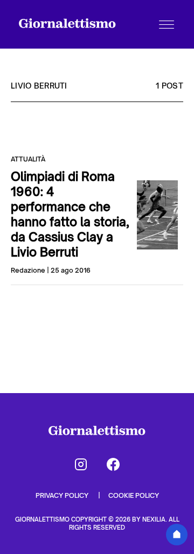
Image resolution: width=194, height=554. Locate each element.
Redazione (28, 270)
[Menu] (166, 24)
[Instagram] (81, 464)
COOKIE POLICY (133, 495)
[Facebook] (113, 464)
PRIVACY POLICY (63, 495)
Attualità (28, 159)
